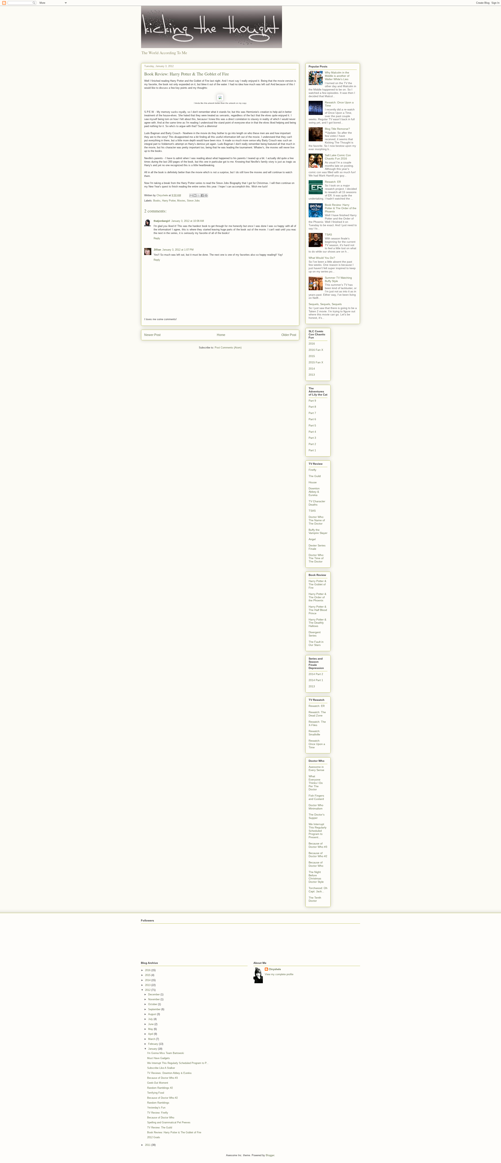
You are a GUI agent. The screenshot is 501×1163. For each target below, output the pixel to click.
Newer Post (152, 335)
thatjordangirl (162, 220)
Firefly (312, 469)
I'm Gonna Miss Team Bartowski (165, 1053)
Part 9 (312, 400)
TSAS (328, 234)
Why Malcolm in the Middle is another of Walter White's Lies (337, 76)
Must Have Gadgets (158, 1058)
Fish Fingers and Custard (316, 797)
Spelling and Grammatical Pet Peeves (168, 1122)
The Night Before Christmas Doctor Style (316, 876)
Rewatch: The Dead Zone (317, 714)
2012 (148, 989)
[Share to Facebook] (202, 195)
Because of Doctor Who (316, 864)
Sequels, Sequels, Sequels (325, 304)
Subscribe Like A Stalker (161, 1067)
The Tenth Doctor (315, 899)
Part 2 (312, 444)
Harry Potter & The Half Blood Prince (318, 610)
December (154, 994)
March (152, 1039)
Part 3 (312, 437)
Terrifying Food (155, 1092)
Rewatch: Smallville (314, 733)
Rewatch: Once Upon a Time (317, 744)
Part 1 (312, 450)
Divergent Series (315, 634)
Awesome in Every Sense (316, 768)
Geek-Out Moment (157, 1082)
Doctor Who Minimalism (316, 807)
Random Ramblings (158, 1102)
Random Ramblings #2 (160, 1087)
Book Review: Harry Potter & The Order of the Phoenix (340, 208)
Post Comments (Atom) (228, 347)
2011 (148, 1144)
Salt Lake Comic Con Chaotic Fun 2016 (338, 157)
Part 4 (312, 431)
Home (221, 335)
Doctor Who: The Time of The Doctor (316, 558)
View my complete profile (279, 974)
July (151, 1019)
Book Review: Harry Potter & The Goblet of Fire (174, 1132)
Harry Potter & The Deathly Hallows (317, 623)
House (313, 482)
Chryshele (275, 969)
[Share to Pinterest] (206, 195)
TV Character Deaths (317, 503)
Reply (157, 238)
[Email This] (191, 195)
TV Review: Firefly (157, 1112)
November (154, 999)
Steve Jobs (193, 200)
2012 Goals (153, 1137)
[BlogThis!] (195, 195)
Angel (312, 539)
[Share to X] (199, 195)
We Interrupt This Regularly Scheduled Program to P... (178, 1063)
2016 (312, 343)
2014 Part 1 (316, 680)
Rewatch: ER (333, 181)
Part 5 (312, 425)
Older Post (288, 335)
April (151, 1033)
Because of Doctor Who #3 (318, 845)
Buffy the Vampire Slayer (318, 531)
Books (156, 200)
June (151, 1024)
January (153, 1048)
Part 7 (312, 413)
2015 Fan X (316, 362)
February (153, 1043)
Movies (181, 200)
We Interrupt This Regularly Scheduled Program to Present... (317, 831)
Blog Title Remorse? (337, 128)
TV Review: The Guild (159, 1127)
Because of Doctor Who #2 (318, 854)
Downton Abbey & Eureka (314, 492)
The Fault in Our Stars (316, 643)
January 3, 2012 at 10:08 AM (187, 220)
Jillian (157, 249)
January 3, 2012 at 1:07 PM (178, 249)
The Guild (315, 476)
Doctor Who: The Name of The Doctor (317, 520)
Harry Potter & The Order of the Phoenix (317, 597)
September (154, 1009)
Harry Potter (169, 200)
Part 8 (312, 406)
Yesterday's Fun (156, 1107)
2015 (312, 356)
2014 (312, 368)
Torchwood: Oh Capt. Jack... (318, 889)
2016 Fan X (316, 349)
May (151, 1029)
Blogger (270, 1155)
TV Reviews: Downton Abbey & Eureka (169, 1073)
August (152, 1014)
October (153, 1004)
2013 (312, 374)
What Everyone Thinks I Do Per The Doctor (316, 783)
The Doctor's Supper (316, 816)
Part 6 (312, 419)
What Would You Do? (322, 257)
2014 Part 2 (316, 674)
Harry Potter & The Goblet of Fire (317, 584)
